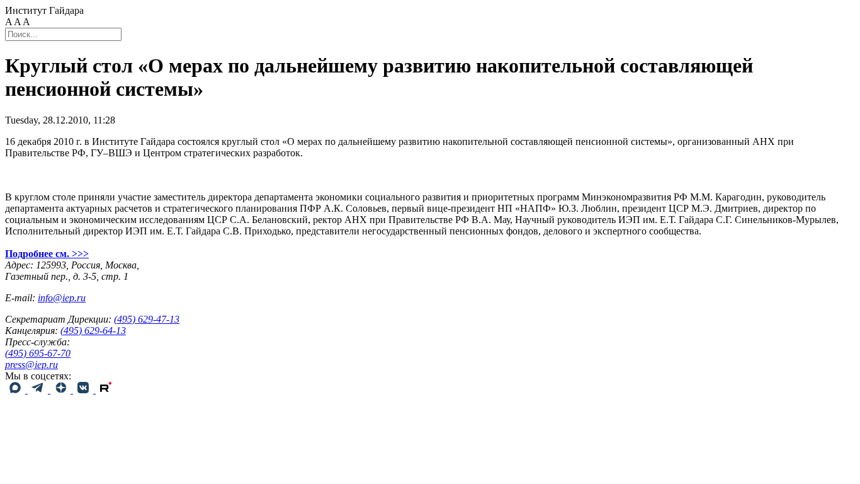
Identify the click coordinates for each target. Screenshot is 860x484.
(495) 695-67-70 (38, 353)
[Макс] (16, 389)
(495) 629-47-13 (146, 319)
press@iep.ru (31, 364)
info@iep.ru (62, 297)
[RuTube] (106, 389)
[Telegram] (39, 389)
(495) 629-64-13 (93, 330)
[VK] (84, 389)
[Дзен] (61, 389)
